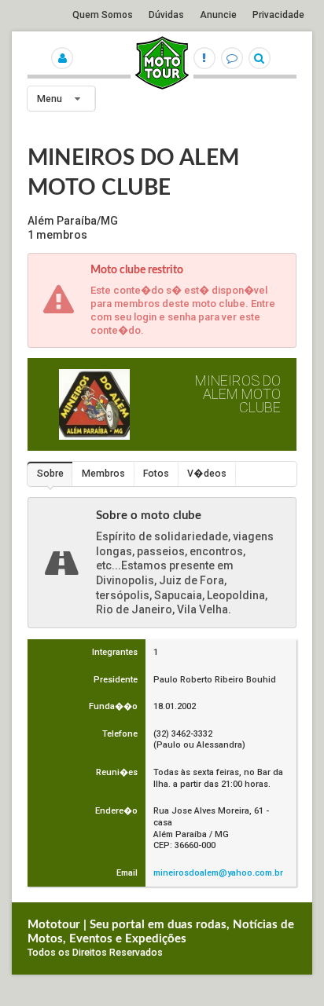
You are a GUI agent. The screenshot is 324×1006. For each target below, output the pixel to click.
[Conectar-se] (63, 54)
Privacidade (278, 14)
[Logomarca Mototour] (162, 86)
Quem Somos (102, 14)
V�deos (206, 473)
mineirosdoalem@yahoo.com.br (218, 873)
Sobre (50, 473)
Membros (103, 473)
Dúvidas (166, 14)
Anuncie (218, 14)
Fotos (156, 473)
